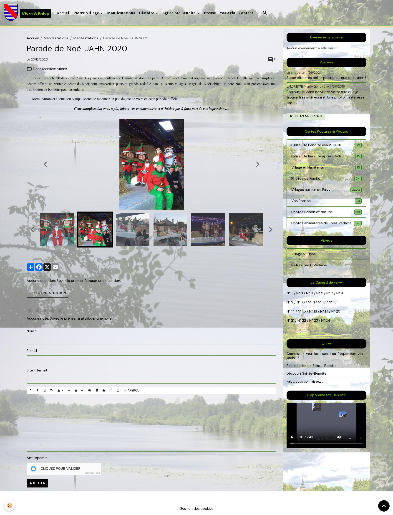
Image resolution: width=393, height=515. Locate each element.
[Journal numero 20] (290, 320)
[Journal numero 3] (305, 293)
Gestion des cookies (196, 508)
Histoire (147, 12)
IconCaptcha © (92, 473)
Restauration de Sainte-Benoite (312, 366)
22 (303, 320)
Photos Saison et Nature (325, 212)
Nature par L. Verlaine (309, 265)
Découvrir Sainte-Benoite (306, 373)
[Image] (97, 390)
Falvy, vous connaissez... (305, 381)
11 (313, 302)
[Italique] (37, 390)
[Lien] (82, 390)
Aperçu (133, 390)
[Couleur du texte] (60, 390)
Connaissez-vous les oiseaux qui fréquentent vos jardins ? (325, 355)
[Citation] (68, 390)
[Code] (111, 390)
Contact (246, 12)
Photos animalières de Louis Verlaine (325, 223)
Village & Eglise (303, 254)
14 (293, 311)
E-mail (32, 350)
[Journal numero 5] (325, 293)
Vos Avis (227, 12)
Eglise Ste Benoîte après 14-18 (325, 156)
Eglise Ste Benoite (179, 12)
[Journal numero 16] (319, 311)
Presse (210, 12)
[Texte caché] (89, 390)
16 (315, 311)
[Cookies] (10, 505)
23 (316, 320)
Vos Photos (325, 200)
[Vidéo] (104, 390)
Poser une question (48, 293)
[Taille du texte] (51, 390)
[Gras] (30, 390)
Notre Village (87, 12)
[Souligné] (44, 390)
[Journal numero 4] (315, 293)
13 (335, 302)
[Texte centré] (75, 390)
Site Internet (37, 370)
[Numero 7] (335, 293)
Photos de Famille (325, 178)
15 (304, 311)
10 (302, 302)
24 (327, 320)
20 (337, 311)
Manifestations (121, 12)
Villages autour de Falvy (325, 189)
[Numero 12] (328, 302)
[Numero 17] (330, 311)
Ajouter (37, 483)
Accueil (64, 12)
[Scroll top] (384, 506)
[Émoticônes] (118, 390)
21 (293, 320)
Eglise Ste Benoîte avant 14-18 (325, 145)
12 (324, 302)
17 (326, 311)
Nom (30, 331)
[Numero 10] (307, 302)
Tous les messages (306, 116)
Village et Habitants (325, 167)
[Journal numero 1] (300, 293)
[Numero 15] (308, 311)
